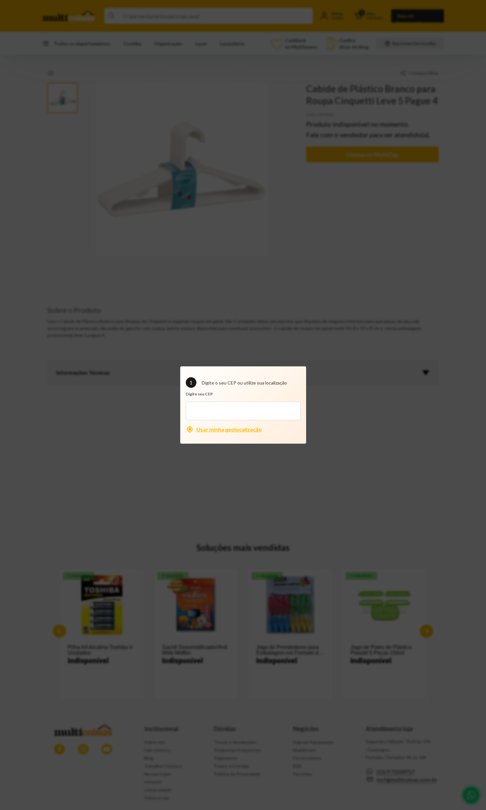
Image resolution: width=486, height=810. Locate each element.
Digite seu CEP (199, 393)
